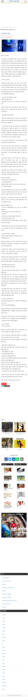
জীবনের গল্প (4, 653)
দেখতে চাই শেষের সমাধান (6, 581)
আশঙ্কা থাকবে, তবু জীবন (6, 594)
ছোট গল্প (3, 650)
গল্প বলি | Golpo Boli (17, 695)
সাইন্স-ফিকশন (4, 685)
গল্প (2, 643)
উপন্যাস (3, 630)
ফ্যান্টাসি (3, 666)
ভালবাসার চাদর (5, 33)
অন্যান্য (3, 621)
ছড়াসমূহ (3, 647)
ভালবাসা (11, 27)
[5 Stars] (5, 29)
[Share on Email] (22, 459)
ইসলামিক (3, 627)
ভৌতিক (3, 673)
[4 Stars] (4, 29)
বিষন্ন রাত (4, 590)
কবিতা (3, 634)
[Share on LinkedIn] (14, 459)
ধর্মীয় (3, 660)
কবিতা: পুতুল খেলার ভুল (6, 603)
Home (7, 27)
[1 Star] (0, 29)
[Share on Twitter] (10, 459)
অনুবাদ (3, 618)
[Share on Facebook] (6, 459)
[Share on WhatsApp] (18, 459)
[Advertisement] (14, 14)
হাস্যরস (3, 689)
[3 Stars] (3, 29)
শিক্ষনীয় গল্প (4, 682)
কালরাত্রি (3, 584)
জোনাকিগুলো (4, 607)
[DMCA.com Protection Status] (5, 387)
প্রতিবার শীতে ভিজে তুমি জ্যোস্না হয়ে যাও (9, 600)
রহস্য (3, 676)
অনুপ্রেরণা (4, 614)
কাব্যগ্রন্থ (4, 637)
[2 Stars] (2, 29)
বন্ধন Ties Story (5, 577)
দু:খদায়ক (3, 656)
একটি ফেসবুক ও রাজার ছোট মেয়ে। (8, 587)
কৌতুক (3, 640)
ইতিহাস (3, 624)
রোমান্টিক (3, 679)
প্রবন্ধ (3, 663)
